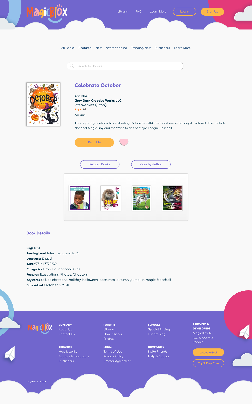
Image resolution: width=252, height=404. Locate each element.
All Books (68, 48)
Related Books (104, 164)
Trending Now (141, 48)
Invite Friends (157, 351)
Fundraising (156, 334)
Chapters (80, 274)
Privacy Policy (113, 356)
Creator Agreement (117, 361)
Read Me (94, 142)
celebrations (57, 280)
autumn (122, 280)
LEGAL (108, 347)
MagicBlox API (203, 333)
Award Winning (116, 48)
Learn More (158, 11)
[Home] (47, 13)
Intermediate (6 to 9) (90, 105)
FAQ (139, 11)
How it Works (113, 334)
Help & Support (159, 356)
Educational (62, 269)
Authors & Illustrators (74, 356)
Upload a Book (209, 352)
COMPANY (65, 324)
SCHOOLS (154, 324)
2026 (44, 382)
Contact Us (67, 334)
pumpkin (137, 280)
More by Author (151, 164)
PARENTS (110, 324)
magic (151, 280)
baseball (164, 280)
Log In (184, 11)
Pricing (109, 338)
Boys (47, 269)
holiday (75, 280)
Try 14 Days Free (208, 363)
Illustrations (49, 274)
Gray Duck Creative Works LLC (98, 100)
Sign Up (212, 11)
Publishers (162, 48)
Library (122, 11)
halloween (90, 280)
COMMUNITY (156, 347)
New (99, 48)
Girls (76, 269)
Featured (85, 48)
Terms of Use (113, 351)
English (47, 258)
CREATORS (65, 347)
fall (43, 280)
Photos (65, 274)
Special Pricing (159, 329)
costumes (107, 280)
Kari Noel (82, 96)
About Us (65, 329)
